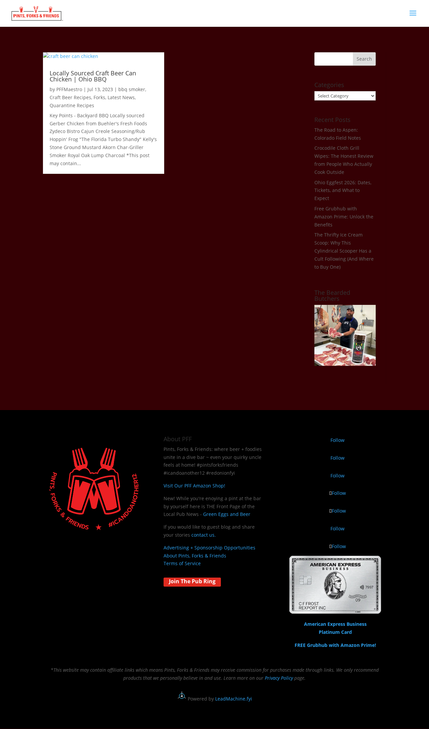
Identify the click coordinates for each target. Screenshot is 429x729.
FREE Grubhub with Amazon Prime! (335, 645)
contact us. (203, 535)
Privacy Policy (279, 678)
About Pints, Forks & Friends (195, 555)
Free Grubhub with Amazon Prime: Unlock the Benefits (343, 216)
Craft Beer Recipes (70, 97)
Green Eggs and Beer (226, 514)
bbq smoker (131, 89)
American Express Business (335, 624)
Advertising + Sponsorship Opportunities (209, 547)
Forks (99, 97)
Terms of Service (182, 563)
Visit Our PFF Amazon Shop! (194, 485)
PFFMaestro (69, 89)
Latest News (121, 97)
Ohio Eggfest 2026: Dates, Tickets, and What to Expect (342, 190)
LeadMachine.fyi (233, 698)
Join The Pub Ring (192, 581)
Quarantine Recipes (72, 105)
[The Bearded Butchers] (345, 364)
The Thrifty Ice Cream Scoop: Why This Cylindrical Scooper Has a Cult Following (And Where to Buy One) (344, 250)
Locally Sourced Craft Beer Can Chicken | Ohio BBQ (93, 76)
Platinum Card (335, 632)
